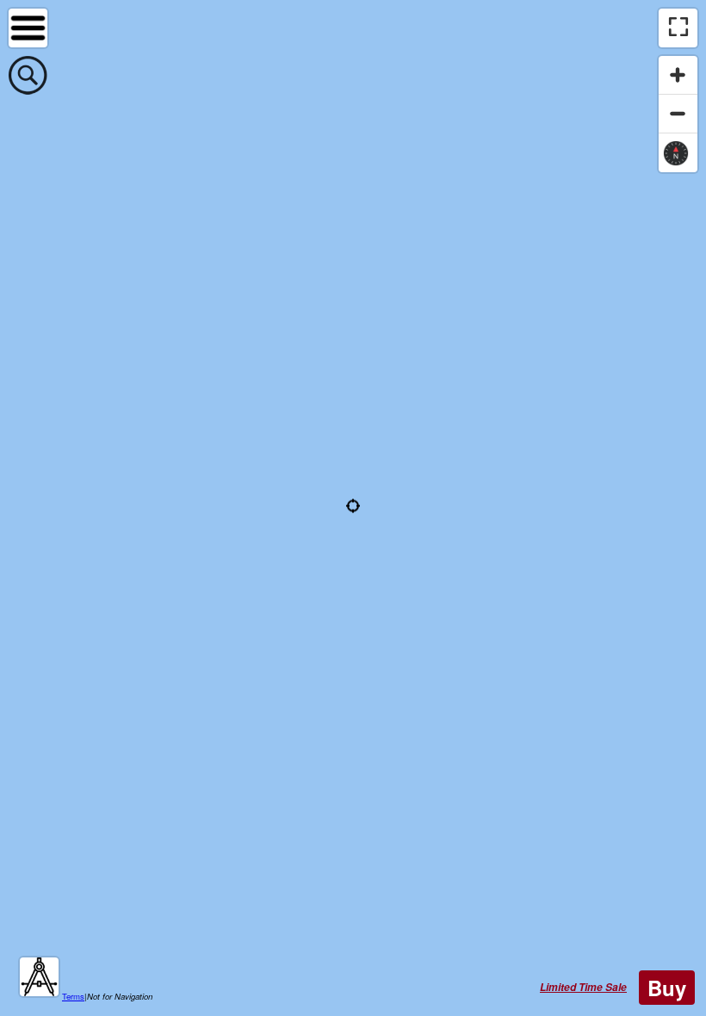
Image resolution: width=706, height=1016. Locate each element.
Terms (73, 996)
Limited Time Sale (583, 987)
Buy (666, 987)
